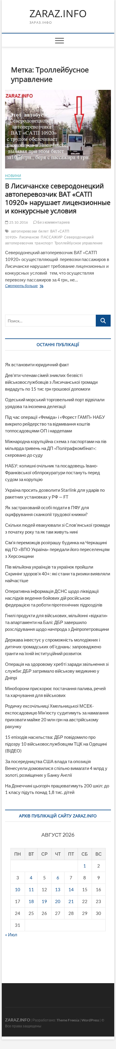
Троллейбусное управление (78, 243)
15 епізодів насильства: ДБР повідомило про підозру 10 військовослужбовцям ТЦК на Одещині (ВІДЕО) (56, 743)
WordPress (90, 1020)
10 (17, 889)
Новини (13, 175)
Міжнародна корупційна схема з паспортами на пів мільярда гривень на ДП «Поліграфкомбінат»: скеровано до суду (55, 448)
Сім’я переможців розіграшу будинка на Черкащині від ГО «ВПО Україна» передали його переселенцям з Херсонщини (57, 549)
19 (44, 901)
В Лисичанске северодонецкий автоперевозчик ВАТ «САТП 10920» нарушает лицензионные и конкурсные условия (57, 198)
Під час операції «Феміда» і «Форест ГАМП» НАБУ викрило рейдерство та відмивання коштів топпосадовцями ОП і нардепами (55, 423)
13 (57, 889)
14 (71, 889)
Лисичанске (29, 237)
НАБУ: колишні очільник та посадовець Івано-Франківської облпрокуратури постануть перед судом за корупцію (52, 472)
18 (31, 901)
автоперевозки (24, 231)
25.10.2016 (18, 222)
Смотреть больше (35, 286)
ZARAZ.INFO (58, 13)
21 (71, 901)
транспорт (44, 243)
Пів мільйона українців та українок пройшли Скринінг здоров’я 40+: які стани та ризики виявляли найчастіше (57, 573)
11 (31, 889)
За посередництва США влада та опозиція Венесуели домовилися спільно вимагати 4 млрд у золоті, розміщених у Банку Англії (56, 768)
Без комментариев (53, 222)
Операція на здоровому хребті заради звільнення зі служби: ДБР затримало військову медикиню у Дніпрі (57, 670)
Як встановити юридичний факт (37, 364)
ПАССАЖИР (51, 237)
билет (43, 231)
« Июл (11, 934)
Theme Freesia (68, 1020)
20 (57, 901)
